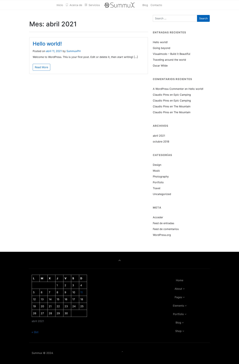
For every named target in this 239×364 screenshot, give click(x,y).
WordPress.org (162, 234)
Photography (161, 176)
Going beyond (161, 48)
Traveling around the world (169, 59)
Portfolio (158, 182)
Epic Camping (182, 94)
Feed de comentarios (166, 229)
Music (156, 170)
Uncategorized (162, 194)
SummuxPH (73, 51)
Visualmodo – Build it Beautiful (171, 53)
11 (81, 292)
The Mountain (182, 106)
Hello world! (47, 43)
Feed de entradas (163, 223)
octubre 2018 (161, 141)
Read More (41, 67)
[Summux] (119, 5)
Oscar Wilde (160, 65)
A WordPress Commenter (168, 88)
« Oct (35, 332)
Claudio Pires (161, 94)
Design (157, 164)
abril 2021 (159, 135)
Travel (156, 188)
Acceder (158, 217)
